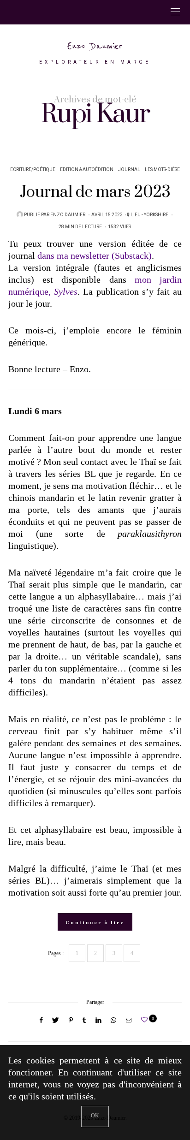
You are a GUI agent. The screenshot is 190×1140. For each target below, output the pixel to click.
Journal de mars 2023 (95, 192)
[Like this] (145, 1019)
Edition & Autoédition (86, 169)
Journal (129, 169)
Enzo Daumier (95, 46)
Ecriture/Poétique (32, 169)
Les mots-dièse (162, 169)
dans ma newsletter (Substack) (94, 255)
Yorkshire (156, 215)
